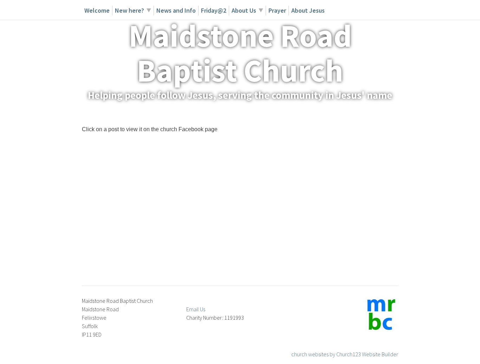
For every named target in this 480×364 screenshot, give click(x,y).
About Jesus (308, 10)
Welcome (97, 10)
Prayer (277, 10)
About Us (244, 10)
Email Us (195, 309)
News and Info (176, 10)
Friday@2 (213, 10)
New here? (129, 10)
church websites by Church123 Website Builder (344, 354)
